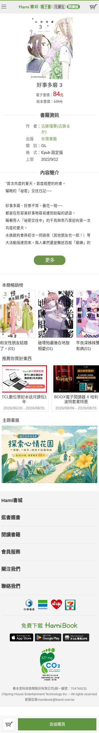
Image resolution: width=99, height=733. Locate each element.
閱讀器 (73, 7)
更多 (50, 260)
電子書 (46, 7)
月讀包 (59, 7)
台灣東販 (49, 139)
